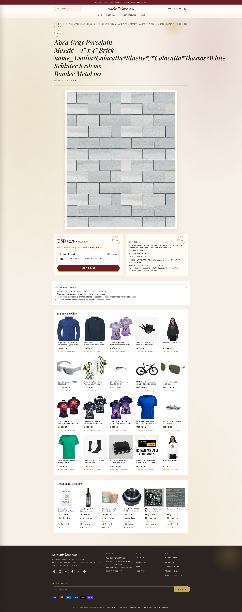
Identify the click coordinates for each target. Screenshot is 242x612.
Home (99, 15)
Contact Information (173, 575)
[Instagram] (60, 571)
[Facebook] (54, 571)
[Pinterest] (84, 571)
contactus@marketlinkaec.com (119, 567)
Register (177, 8)
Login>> (64, 527)
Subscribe (182, 589)
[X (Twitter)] (78, 571)
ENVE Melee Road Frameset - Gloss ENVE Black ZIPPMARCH (146, 383)
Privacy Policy (170, 562)
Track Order (141, 571)
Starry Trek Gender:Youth (171, 343)
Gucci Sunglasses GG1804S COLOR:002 (171, 383)
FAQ (138, 566)
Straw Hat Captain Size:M (171, 461)
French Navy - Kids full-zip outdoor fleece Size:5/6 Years (94, 344)
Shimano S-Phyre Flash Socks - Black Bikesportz (94, 462)
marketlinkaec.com (121, 8)
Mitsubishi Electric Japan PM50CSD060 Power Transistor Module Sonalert (119, 462)
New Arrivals (130, 15)
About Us (140, 558)
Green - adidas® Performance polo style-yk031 (68, 462)
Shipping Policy (171, 571)
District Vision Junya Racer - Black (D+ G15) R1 (119, 383)
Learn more (97, 247)
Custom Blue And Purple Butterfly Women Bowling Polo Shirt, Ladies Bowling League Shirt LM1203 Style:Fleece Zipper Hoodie (120, 422)
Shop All (110, 15)
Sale (143, 15)
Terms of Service (172, 566)
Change (114, 254)
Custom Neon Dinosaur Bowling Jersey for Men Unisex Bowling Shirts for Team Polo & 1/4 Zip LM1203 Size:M (68, 422)
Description (134, 242)
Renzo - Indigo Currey (174, 509)
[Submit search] (79, 8)
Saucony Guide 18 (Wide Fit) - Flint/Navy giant (172, 422)
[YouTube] (66, 571)
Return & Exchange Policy (99, 299)
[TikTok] (72, 571)
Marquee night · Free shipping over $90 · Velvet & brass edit (121, 2)
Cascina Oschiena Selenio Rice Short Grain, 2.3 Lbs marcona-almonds (66, 510)
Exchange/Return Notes (66, 287)
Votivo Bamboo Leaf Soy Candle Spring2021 (109, 510)
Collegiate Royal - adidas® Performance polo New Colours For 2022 (146, 422)
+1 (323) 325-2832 (114, 564)
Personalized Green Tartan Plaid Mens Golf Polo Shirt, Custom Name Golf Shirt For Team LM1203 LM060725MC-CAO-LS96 (94, 383)
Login (169, 8)
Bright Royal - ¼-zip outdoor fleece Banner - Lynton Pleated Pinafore (68, 344)
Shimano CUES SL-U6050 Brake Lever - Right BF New (145, 344)
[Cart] (185, 8)
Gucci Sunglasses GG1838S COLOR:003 (67, 383)
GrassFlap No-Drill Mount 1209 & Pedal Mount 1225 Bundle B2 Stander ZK (147, 462)
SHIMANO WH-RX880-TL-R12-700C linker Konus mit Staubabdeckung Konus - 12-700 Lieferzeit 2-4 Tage (132, 510)
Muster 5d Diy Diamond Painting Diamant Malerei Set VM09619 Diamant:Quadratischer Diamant (153, 510)
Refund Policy (171, 558)
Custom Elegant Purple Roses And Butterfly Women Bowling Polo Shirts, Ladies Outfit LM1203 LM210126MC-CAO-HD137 (120, 344)
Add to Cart (88, 268)
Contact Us (141, 562)
